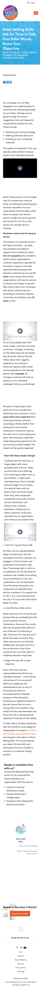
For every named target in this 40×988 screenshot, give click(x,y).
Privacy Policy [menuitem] (21, 967)
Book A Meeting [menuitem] (21, 960)
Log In (32, 2)
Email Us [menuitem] (21, 956)
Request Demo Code (20, 913)
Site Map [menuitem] (21, 971)
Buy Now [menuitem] (21, 964)
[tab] (13, 937)
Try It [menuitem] (21, 952)
